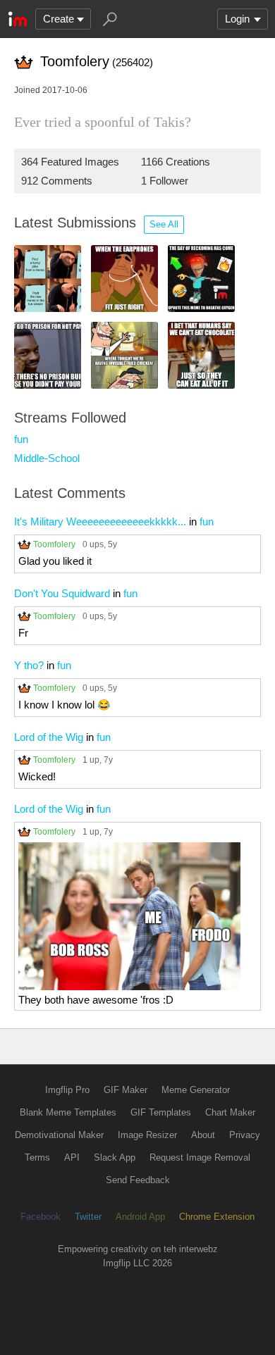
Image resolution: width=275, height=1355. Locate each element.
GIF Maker (125, 1090)
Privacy (244, 1135)
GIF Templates (160, 1112)
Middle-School (47, 458)
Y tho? (29, 665)
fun (21, 439)
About (203, 1135)
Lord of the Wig (48, 737)
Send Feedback (138, 1180)
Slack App (114, 1157)
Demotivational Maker (59, 1135)
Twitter (88, 1216)
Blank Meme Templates (68, 1112)
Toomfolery (54, 544)
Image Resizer (147, 1135)
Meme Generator (195, 1090)
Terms (37, 1157)
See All (163, 224)
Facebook (40, 1216)
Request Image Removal (199, 1157)
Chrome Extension (217, 1216)
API (72, 1157)
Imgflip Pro (67, 1090)
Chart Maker (230, 1112)
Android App (140, 1216)
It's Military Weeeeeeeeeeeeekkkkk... (100, 521)
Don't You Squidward (62, 593)
